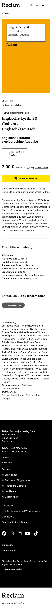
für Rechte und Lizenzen (14, 486)
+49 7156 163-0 (19, 448)
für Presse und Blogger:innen (16, 480)
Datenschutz (8, 517)
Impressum (7, 545)
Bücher (7, 13)
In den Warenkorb (28, 178)
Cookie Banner (9, 550)
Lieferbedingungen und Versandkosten (21, 511)
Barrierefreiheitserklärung (14, 522)
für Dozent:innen (10, 497)
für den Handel (9, 491)
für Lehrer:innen (9, 475)
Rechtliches (7, 506)
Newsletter (7, 462)
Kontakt (5, 457)
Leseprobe (9, 101)
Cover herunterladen (13, 105)
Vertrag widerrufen (13, 569)
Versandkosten (41, 167)
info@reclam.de (18, 451)
